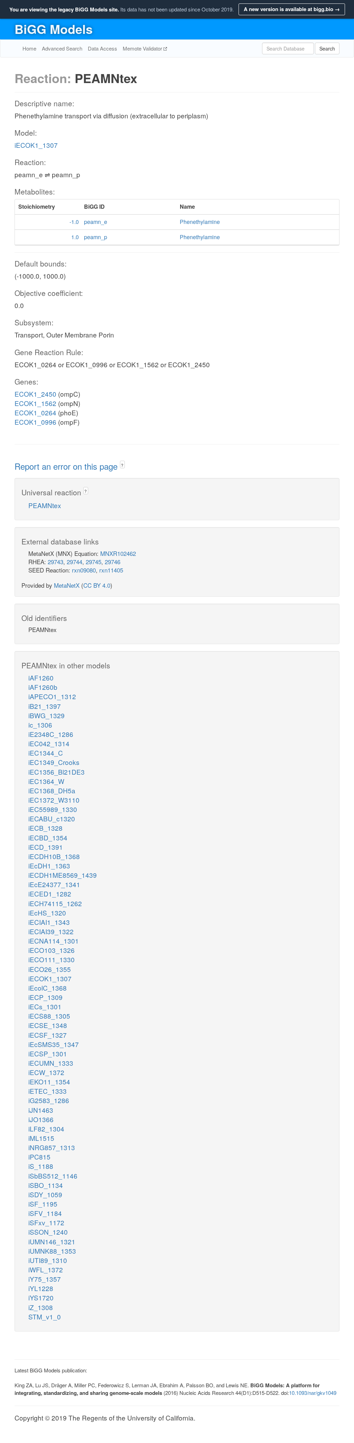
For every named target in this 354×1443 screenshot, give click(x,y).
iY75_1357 (44, 1278)
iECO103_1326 (51, 950)
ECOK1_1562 (35, 403)
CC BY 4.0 (96, 585)
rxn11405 (111, 570)
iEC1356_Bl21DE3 (56, 771)
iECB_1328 (45, 827)
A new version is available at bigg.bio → (292, 9)
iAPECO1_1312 (52, 696)
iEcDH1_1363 (49, 865)
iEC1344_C (45, 752)
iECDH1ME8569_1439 (62, 875)
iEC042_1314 (48, 743)
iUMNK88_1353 (52, 1250)
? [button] (122, 465)
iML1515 (41, 1138)
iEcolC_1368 (47, 987)
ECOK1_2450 (35, 393)
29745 (93, 561)
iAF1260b (42, 687)
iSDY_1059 (45, 1194)
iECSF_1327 (47, 1034)
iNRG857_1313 (51, 1147)
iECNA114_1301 (53, 940)
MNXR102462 (118, 553)
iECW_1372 (46, 1072)
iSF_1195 (42, 1203)
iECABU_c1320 (51, 818)
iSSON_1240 (48, 1231)
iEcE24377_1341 (54, 884)
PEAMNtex (44, 505)
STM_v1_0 (44, 1316)
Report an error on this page (67, 466)
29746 (112, 561)
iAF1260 (41, 677)
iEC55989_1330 (52, 809)
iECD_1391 (45, 846)
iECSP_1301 (47, 1053)
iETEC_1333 (47, 1090)
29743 (55, 561)
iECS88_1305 (49, 1015)
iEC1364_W (46, 781)
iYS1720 (41, 1297)
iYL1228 (40, 1288)
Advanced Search (62, 48)
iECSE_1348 (47, 1025)
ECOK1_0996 (35, 421)
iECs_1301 (45, 1006)
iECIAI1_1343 (49, 922)
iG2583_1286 (48, 1100)
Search (327, 48)
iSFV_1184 (45, 1213)
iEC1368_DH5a (51, 790)
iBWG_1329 (46, 715)
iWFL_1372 (45, 1269)
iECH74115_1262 (55, 903)
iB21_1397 (44, 706)
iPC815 (39, 1156)
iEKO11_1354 (49, 1081)
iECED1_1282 (49, 893)
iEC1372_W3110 (54, 799)
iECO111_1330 (51, 959)
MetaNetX (67, 585)
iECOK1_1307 (36, 145)
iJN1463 (40, 1110)
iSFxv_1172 (46, 1222)
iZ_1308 (40, 1307)
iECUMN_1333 (50, 1062)
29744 (74, 561)
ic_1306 (40, 724)
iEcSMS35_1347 (53, 1044)
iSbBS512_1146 (52, 1175)
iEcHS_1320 (47, 912)
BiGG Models (54, 29)
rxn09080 (84, 570)
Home (29, 48)
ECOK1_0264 (35, 412)
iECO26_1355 (49, 969)
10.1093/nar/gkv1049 (312, 1392)
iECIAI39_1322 (51, 931)
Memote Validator (143, 48)
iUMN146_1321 (51, 1241)
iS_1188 (40, 1166)
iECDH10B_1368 (54, 856)
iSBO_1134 (45, 1185)
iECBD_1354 (47, 837)
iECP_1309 (45, 997)
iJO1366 (41, 1119)
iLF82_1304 (46, 1128)
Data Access (102, 48)
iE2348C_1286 (50, 734)
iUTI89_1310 (47, 1260)
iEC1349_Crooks (54, 762)
